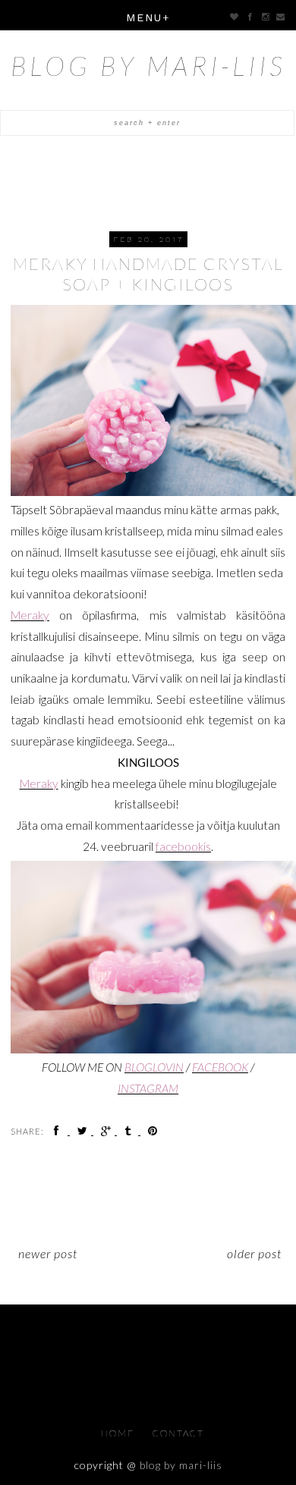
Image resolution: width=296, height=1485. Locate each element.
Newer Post (47, 1253)
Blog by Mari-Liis (148, 65)
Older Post (254, 1253)
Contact (178, 1433)
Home (119, 1433)
